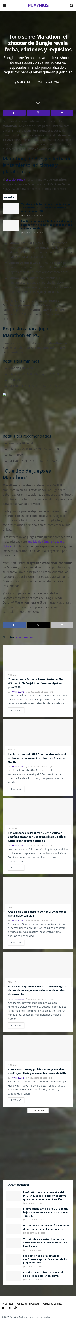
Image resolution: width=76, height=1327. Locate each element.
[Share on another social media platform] (62, 113)
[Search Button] (71, 5)
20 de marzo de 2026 (35, 1280)
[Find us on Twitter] (3, 1307)
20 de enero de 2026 (48, 82)
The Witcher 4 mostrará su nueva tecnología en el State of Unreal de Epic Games (45, 1242)
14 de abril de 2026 (34, 1266)
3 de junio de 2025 (33, 1250)
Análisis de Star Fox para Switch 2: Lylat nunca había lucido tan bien (37, 914)
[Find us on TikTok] (15, 1307)
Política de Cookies (52, 1303)
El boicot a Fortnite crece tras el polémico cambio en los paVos (43, 1274)
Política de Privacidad (27, 1303)
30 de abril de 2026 (34, 1203)
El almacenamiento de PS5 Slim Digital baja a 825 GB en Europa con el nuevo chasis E (46, 1212)
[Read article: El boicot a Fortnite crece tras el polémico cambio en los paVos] (13, 1276)
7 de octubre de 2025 (35, 1233)
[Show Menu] (4, 5)
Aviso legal (7, 1303)
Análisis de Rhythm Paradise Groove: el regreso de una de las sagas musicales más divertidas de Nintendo (37, 991)
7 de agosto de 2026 (37, 1078)
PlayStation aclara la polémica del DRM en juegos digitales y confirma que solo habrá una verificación (44, 1196)
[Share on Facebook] (14, 113)
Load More (38, 1110)
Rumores (12, 828)
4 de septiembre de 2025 (36, 1220)
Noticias (12, 675)
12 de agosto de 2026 (37, 999)
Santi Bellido (24, 82)
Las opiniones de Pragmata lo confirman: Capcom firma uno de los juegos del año (45, 1259)
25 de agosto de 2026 (33, 215)
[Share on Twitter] (38, 113)
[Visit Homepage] (38, 5)
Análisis (12, 907)
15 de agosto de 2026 (37, 920)
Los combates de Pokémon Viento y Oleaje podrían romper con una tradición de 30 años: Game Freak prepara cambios (37, 837)
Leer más (17, 709)
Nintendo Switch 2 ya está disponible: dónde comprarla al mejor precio (46, 1227)
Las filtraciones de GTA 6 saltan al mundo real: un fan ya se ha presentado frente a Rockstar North (46, 225)
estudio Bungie (16, 180)
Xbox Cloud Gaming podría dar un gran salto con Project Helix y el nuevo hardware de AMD (37, 1071)
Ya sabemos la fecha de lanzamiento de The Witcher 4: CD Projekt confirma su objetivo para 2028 (45, 208)
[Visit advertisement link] (38, 1148)
